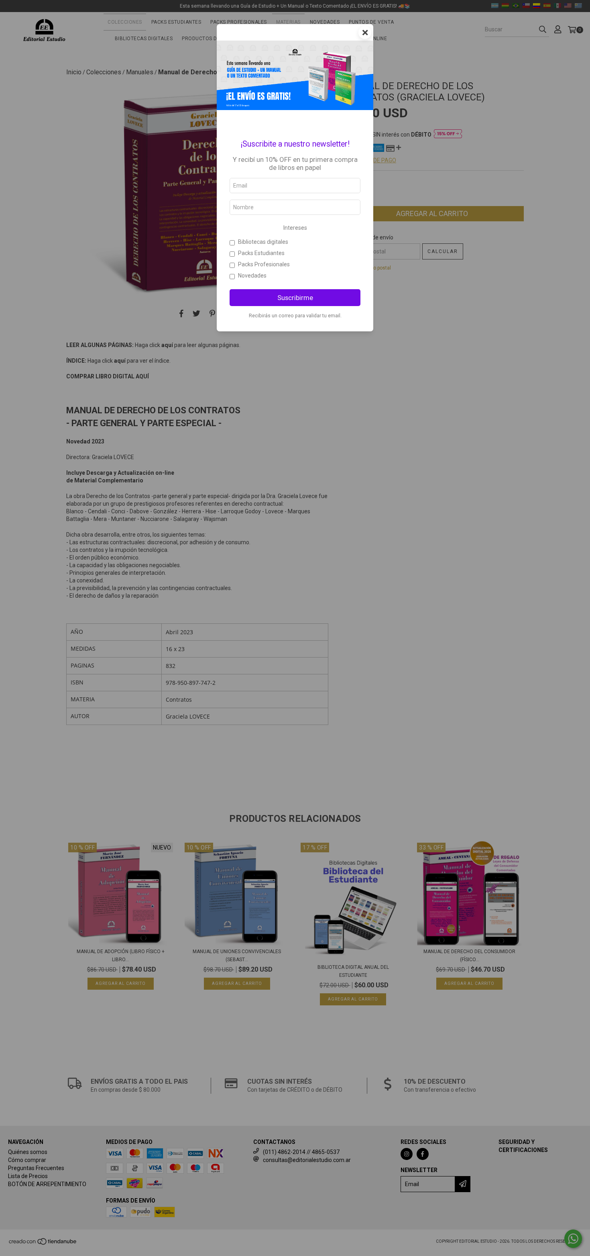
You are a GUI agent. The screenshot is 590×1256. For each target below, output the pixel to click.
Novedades (252, 275)
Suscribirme (295, 298)
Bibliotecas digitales (263, 242)
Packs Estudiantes (261, 253)
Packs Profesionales (264, 264)
